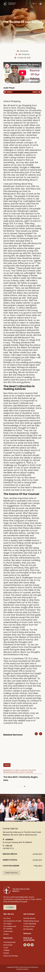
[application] (22, 92)
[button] (36, 733)
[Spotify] (35, 944)
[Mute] (39, 92)
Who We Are (8, 914)
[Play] (5, 92)
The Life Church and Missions (20, 890)
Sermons (27, 933)
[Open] (36, 3)
